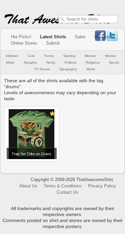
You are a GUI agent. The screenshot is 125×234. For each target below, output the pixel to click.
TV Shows (42, 69)
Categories (104, 36)
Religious (93, 62)
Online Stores (24, 43)
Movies (110, 56)
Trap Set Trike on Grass (31, 154)
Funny (49, 56)
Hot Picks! (21, 36)
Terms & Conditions (63, 185)
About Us (28, 185)
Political (70, 62)
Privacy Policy (102, 185)
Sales (80, 36)
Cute (31, 56)
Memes (90, 56)
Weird (90, 69)
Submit (53, 43)
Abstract (12, 56)
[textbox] (88, 19)
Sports (114, 62)
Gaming (69, 56)
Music (10, 62)
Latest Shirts (53, 36)
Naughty (30, 62)
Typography (68, 69)
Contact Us (67, 192)
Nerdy (50, 62)
